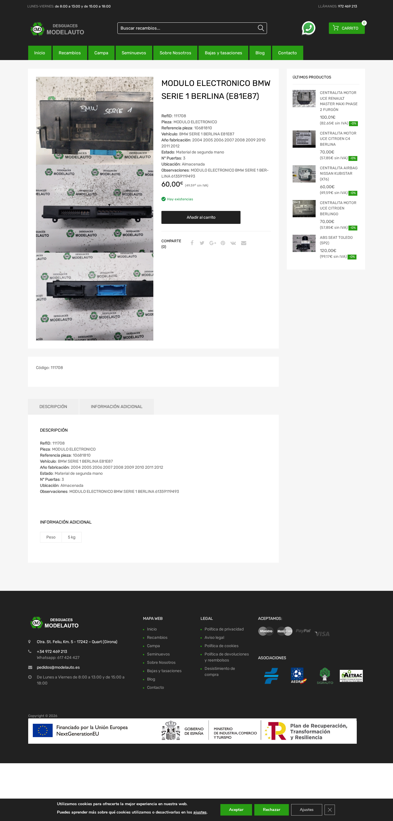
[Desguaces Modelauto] (52, 29)
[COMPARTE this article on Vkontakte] (232, 243)
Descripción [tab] (53, 406)
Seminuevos (134, 52)
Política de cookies (222, 645)
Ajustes (307, 809)
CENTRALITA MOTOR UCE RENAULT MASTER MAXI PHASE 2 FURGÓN (339, 101)
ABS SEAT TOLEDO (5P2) (336, 240)
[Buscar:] (192, 28)
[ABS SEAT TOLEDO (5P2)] (304, 243)
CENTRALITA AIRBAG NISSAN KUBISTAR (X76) (339, 173)
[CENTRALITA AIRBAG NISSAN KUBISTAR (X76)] (304, 173)
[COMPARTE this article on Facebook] (191, 243)
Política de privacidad (224, 629)
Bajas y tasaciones (223, 52)
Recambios (70, 52)
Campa (101, 52)
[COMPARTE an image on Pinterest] (222, 243)
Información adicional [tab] (116, 406)
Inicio (39, 52)
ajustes (200, 812)
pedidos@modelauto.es (58, 667)
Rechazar (271, 809)
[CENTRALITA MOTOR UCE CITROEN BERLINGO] (304, 208)
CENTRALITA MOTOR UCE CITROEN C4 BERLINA (338, 139)
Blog (260, 52)
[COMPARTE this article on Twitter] (201, 243)
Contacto (287, 52)
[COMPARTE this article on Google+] (211, 243)
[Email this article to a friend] (243, 243)
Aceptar (236, 809)
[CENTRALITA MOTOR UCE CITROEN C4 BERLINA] (304, 139)
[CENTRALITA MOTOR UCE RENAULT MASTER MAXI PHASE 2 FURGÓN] (304, 98)
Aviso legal (214, 637)
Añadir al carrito (201, 217)
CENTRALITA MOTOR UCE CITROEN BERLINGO (338, 208)
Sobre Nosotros (175, 52)
